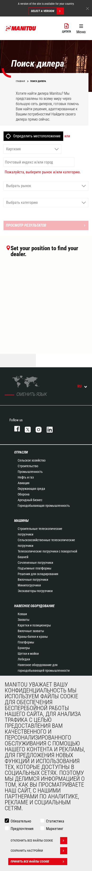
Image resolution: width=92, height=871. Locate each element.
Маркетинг (54, 828)
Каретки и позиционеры (34, 625)
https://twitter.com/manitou (25, 429)
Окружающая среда (31, 489)
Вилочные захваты (31, 631)
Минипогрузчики (29, 585)
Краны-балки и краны (33, 636)
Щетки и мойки (28, 653)
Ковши (22, 614)
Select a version (42, 11)
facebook (14, 429)
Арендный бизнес (30, 500)
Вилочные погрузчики (33, 579)
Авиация (23, 483)
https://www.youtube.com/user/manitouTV (58, 429)
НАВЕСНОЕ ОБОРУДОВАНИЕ (34, 606)
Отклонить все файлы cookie (32, 840)
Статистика (55, 821)
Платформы (26, 642)
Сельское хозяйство (32, 460)
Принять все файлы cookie (30, 861)
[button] (81, 28)
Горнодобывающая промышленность (44, 505)
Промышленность (30, 472)
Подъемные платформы (34, 568)
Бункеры (24, 648)
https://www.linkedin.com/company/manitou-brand (47, 429)
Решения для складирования (38, 574)
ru (79, 386)
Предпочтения (22, 828)
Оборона (23, 494)
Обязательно (21, 821)
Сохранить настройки (27, 850)
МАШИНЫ (21, 521)
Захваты (23, 620)
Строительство (28, 466)
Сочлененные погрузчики (35, 562)
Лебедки (24, 659)
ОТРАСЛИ (21, 452)
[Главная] (21, 28)
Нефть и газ (26, 477)
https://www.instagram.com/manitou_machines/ (36, 429)
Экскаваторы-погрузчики (35, 591)
